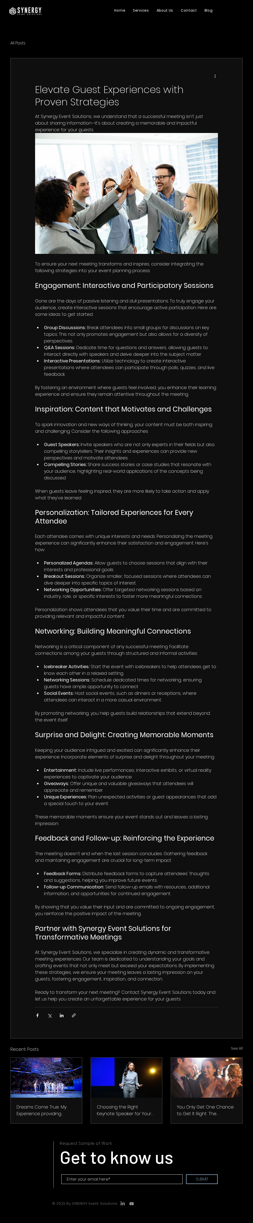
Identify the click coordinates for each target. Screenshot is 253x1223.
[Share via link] (73, 1015)
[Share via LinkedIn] (61, 1015)
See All (237, 1048)
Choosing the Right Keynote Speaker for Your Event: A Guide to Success (125, 1110)
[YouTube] (131, 1203)
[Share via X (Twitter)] (49, 1015)
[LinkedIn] (122, 1203)
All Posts (17, 43)
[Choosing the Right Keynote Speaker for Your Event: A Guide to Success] (126, 1078)
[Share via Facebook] (37, 1015)
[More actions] (215, 76)
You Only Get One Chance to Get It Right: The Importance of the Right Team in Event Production (205, 1110)
